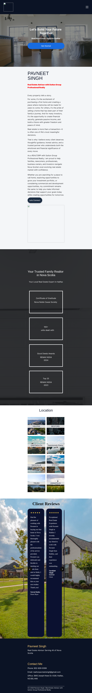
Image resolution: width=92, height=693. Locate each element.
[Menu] (87, 7)
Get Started (46, 46)
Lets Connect (34, 200)
